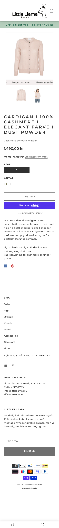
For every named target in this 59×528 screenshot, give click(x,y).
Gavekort (9, 342)
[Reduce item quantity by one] (5, 184)
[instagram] (12, 365)
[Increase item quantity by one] (15, 184)
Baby (7, 304)
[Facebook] (5, 266)
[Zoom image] (29, 56)
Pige (6, 310)
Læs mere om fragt (36, 156)
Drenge (8, 316)
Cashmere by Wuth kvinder (20, 140)
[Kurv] (51, 10)
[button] (10, 56)
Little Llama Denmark (33, 484)
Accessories (11, 335)
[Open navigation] (7, 11)
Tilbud (7, 348)
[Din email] (29, 441)
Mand (7, 329)
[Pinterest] (12, 266)
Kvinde (8, 323)
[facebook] (5, 365)
